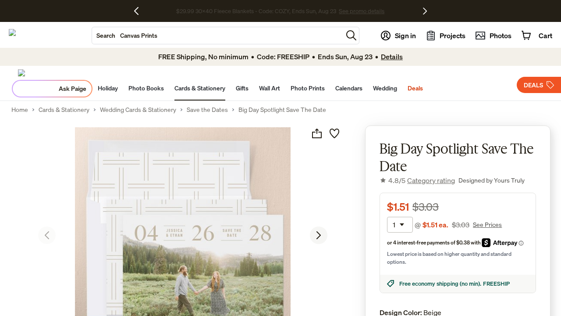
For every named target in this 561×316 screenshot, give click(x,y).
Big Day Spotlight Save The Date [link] (282, 110)
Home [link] (19, 110)
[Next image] (318, 235)
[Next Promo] (425, 10)
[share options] (317, 133)
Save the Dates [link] (207, 110)
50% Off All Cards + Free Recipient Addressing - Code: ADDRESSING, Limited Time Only (256, 11)
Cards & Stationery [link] (64, 110)
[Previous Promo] (139, 11)
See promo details (392, 11)
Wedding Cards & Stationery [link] (138, 110)
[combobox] (217, 35)
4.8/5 (421, 180)
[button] (351, 35)
